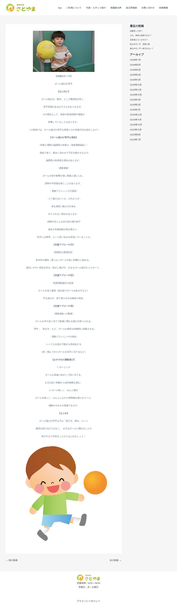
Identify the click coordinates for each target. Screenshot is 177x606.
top (60, 7)
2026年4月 (135, 74)
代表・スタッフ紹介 (96, 7)
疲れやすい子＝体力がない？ (141, 48)
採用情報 (163, 7)
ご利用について (74, 7)
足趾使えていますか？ (139, 40)
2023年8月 (135, 134)
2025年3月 (135, 99)
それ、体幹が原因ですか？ (141, 35)
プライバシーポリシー (88, 601)
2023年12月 (136, 129)
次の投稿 (115, 560)
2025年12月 (136, 84)
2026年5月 (135, 69)
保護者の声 (115, 7)
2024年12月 (136, 114)
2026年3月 (135, 79)
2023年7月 (135, 139)
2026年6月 (135, 64)
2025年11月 (135, 89)
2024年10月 (136, 124)
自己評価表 (131, 7)
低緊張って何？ (136, 31)
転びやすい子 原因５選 (140, 44)
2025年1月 (135, 109)
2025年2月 (135, 104)
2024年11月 (136, 119)
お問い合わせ (148, 7)
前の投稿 (12, 560)
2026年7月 (135, 59)
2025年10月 (136, 94)
